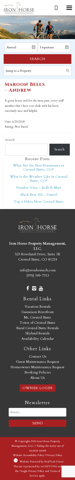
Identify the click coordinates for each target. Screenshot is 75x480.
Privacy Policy (54, 455)
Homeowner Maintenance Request (37, 367)
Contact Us (37, 356)
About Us (37, 377)
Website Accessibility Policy (28, 455)
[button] (69, 7)
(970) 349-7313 (37, 275)
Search (37, 58)
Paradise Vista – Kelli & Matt (38, 187)
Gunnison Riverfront (37, 312)
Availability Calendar (37, 338)
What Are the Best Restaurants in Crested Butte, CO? (38, 167)
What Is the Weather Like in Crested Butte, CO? (38, 178)
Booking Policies (37, 372)
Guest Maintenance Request (37, 361)
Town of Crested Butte (37, 322)
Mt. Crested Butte (37, 317)
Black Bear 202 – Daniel (38, 194)
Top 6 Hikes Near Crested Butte (39, 201)
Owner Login (37, 388)
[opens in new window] (27, 289)
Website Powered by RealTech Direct (41, 461)
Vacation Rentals (38, 306)
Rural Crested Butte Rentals (37, 328)
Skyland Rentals (37, 333)
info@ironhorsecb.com (38, 270)
